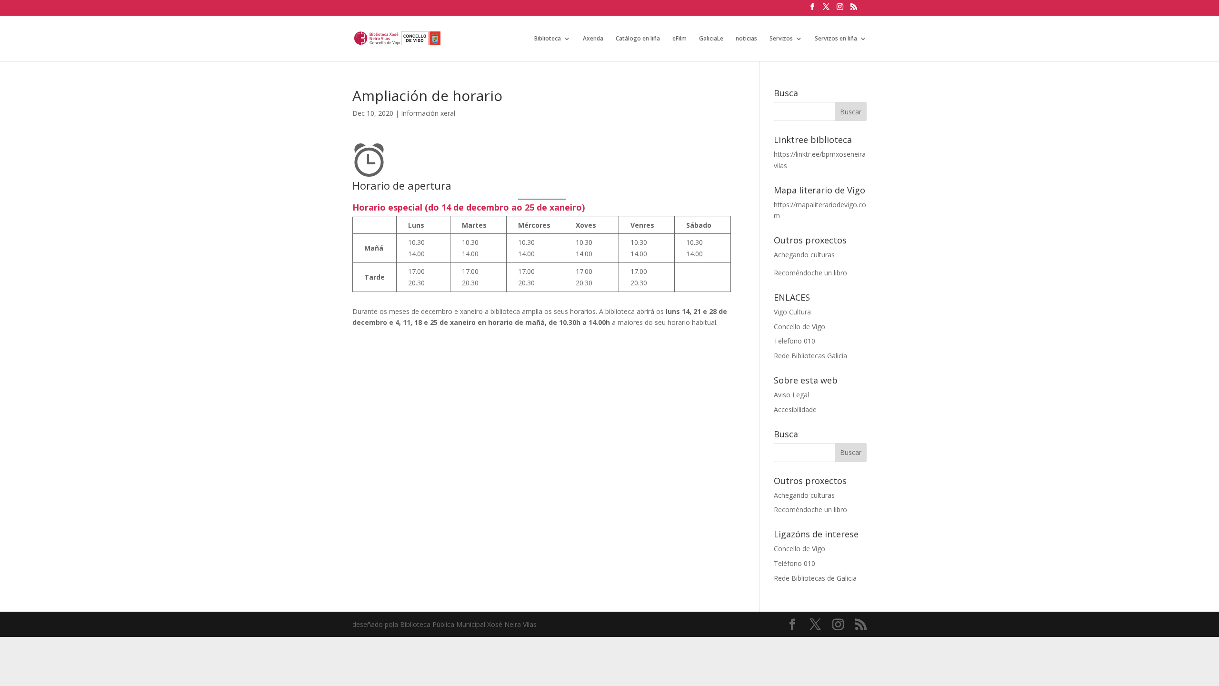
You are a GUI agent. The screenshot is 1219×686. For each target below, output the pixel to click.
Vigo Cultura (792, 311)
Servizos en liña (836, 38)
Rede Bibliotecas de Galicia (815, 578)
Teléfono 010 (794, 563)
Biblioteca (547, 38)
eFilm (679, 38)
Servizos (781, 38)
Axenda (593, 38)
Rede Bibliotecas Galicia (810, 355)
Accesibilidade (795, 409)
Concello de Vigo (799, 326)
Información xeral (428, 113)
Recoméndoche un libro (810, 272)
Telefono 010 (794, 340)
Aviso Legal (791, 394)
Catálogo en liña (638, 38)
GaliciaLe (711, 38)
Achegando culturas (804, 254)
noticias (746, 38)
